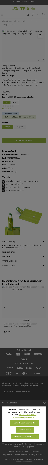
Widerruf (19, 451)
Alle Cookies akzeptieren (25, 437)
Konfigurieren (25, 430)
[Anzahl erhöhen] (43, 133)
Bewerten (6, 108)
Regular (20, 127)
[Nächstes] (43, 59)
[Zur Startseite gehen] (23, 8)
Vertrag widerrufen (37, 455)
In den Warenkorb (24, 140)
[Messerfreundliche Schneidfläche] (34, 217)
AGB (26, 451)
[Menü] (2, 14)
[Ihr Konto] (38, 14)
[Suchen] (27, 14)
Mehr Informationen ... (27, 414)
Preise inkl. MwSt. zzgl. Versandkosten (18, 97)
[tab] (23, 244)
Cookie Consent (20, 455)
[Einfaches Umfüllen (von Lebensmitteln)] (10, 223)
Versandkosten (8, 444)
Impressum (8, 455)
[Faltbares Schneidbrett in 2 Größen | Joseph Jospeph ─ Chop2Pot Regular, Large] (24, 46)
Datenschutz (35, 451)
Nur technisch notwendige (24, 423)
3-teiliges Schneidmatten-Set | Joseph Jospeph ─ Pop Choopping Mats (20, 325)
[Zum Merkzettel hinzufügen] (40, 35)
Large (7, 127)
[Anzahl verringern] (5, 133)
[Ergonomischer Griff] (20, 211)
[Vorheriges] (38, 59)
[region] (24, 46)
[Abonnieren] (43, 391)
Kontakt (11, 451)
